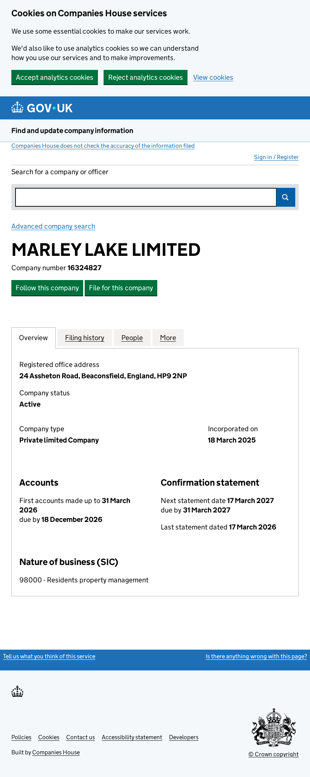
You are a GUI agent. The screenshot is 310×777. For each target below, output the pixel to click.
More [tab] (168, 337)
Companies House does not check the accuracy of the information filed (103, 145)
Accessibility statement (132, 737)
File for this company (121, 287)
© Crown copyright (273, 754)
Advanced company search (53, 226)
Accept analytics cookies (54, 77)
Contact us (80, 737)
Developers (183, 737)
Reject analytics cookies (145, 77)
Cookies (48, 737)
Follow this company (47, 287)
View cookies (213, 77)
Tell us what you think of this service (49, 656)
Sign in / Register (276, 157)
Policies (21, 737)
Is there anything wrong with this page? (256, 656)
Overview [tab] (33, 337)
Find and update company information (72, 130)
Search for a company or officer (59, 171)
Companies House (56, 752)
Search (285, 197)
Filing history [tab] (84, 337)
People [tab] (132, 337)
